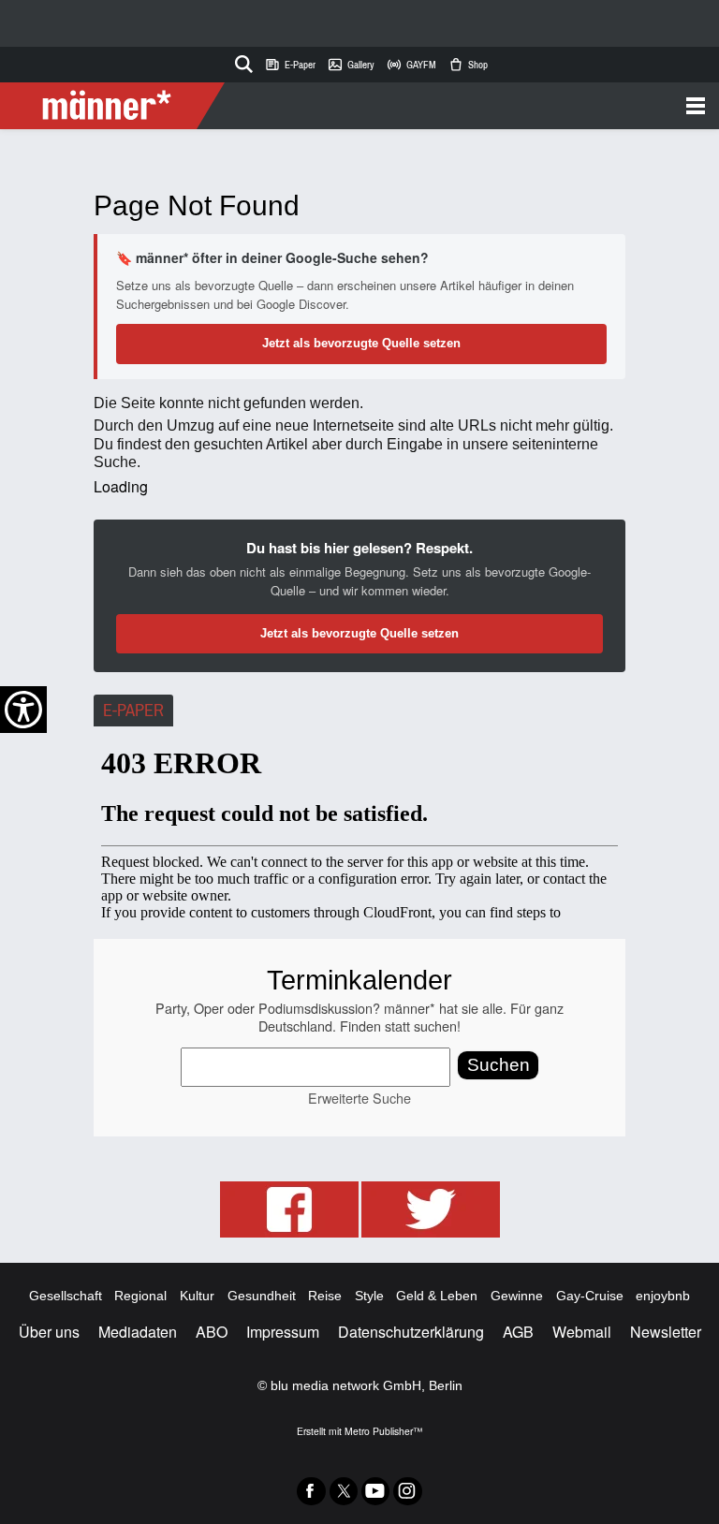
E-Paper (289, 64)
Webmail (581, 1331)
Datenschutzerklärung (411, 1331)
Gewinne (517, 1295)
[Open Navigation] (464, 105)
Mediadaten (137, 1331)
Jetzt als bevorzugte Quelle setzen (361, 343)
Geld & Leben (436, 1295)
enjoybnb (663, 1295)
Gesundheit (261, 1295)
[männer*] (114, 105)
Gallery (350, 64)
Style (369, 1295)
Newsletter (665, 1331)
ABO (211, 1331)
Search (241, 61)
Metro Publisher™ (383, 1431)
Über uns (49, 1331)
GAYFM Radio (411, 64)
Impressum (282, 1331)
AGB (518, 1331)
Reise (325, 1295)
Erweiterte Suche (359, 1097)
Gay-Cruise (590, 1295)
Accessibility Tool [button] (23, 709)
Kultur (197, 1295)
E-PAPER (133, 710)
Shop (467, 64)
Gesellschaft (65, 1295)
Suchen (498, 1065)
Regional (140, 1295)
